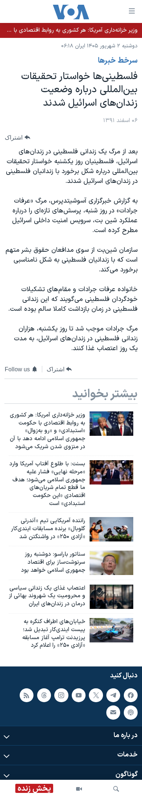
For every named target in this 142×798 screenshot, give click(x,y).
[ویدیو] (79, 789)
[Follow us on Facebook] (131, 695)
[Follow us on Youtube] (79, 695)
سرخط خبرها (118, 61)
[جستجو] (116, 789)
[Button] (17, 137)
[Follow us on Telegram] (113, 695)
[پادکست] (131, 713)
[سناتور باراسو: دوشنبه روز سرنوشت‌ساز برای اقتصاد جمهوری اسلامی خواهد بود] (111, 563)
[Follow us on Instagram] (61, 695)
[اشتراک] (113, 713)
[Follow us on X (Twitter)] (96, 695)
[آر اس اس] (26, 695)
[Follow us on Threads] (44, 695)
